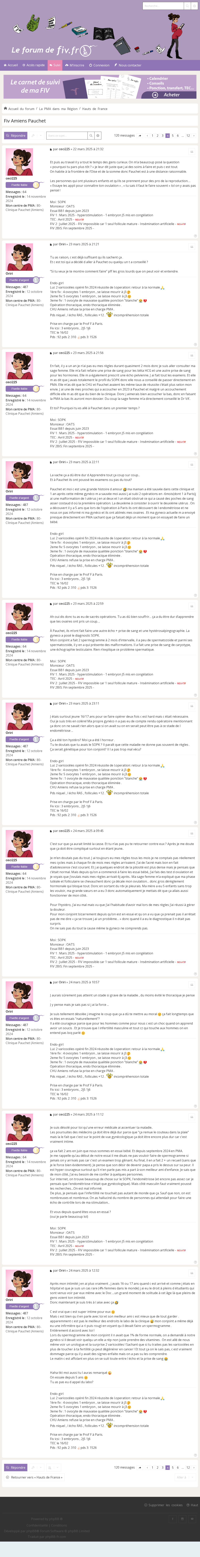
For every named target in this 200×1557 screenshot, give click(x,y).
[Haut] (195, 235)
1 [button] (152, 135)
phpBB (31, 1531)
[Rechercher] (187, 6)
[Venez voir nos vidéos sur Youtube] (192, 1519)
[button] (140, 135)
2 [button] (157, 135)
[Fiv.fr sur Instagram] (182, 1519)
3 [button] (162, 135)
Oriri (9, 273)
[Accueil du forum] (100, 35)
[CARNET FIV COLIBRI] (100, 87)
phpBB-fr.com (55, 1537)
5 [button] (173, 135)
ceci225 (11, 178)
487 (25, 287)
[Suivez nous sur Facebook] (173, 1519)
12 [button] (188, 135)
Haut (194, 1504)
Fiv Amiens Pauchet (25, 120)
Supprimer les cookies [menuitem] (166, 1504)
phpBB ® (56, 1519)
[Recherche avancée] (194, 6)
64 (24, 192)
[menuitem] (74, 65)
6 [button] (178, 135)
